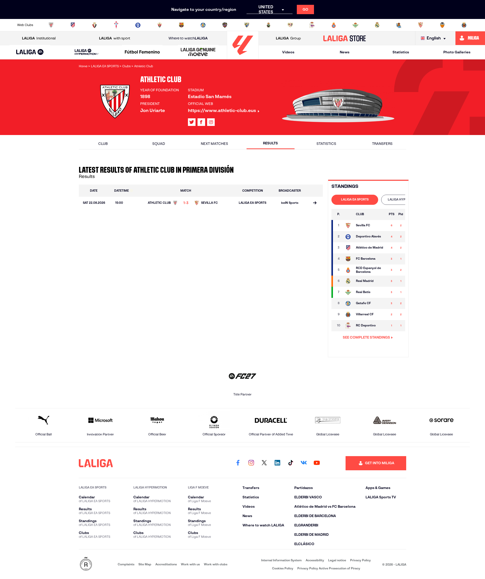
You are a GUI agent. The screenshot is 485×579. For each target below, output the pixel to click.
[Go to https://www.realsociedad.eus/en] (399, 25)
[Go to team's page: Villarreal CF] (348, 314)
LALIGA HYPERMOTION (404, 199)
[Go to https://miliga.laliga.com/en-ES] (470, 38)
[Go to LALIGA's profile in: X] (192, 122)
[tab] (354, 200)
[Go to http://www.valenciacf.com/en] (442, 25)
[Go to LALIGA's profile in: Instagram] (211, 122)
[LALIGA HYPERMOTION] (86, 52)
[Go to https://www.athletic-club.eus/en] (51, 25)
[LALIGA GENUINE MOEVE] (198, 52)
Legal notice (337, 560)
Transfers (382, 144)
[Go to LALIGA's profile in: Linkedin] (277, 463)
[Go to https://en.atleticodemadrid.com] (73, 25)
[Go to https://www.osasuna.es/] (94, 25)
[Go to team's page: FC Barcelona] (348, 259)
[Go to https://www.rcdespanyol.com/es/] (333, 25)
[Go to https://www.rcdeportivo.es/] (312, 25)
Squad (158, 144)
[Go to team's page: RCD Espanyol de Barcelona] (348, 270)
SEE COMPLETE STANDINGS (366, 337)
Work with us (190, 564)
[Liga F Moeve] (142, 52)
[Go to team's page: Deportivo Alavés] (348, 236)
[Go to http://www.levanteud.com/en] (225, 25)
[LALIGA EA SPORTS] (30, 52)
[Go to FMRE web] (86, 564)
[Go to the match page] (314, 203)
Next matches (214, 144)
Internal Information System (281, 560)
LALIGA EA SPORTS (355, 199)
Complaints (126, 564)
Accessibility (315, 560)
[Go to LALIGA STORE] (345, 38)
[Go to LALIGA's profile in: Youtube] (316, 463)
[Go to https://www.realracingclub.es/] (268, 25)
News (344, 52)
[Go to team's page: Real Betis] (348, 292)
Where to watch (188, 38)
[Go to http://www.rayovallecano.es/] (290, 25)
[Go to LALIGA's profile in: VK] (303, 463)
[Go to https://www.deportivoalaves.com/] (138, 25)
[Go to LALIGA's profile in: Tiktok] (290, 463)
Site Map (144, 564)
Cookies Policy (282, 568)
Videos (288, 52)
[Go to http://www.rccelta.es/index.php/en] (116, 25)
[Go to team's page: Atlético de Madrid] (348, 248)
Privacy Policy (360, 560)
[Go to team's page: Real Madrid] (348, 281)
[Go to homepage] (242, 57)
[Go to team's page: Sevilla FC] (348, 225)
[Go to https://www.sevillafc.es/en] (420, 25)
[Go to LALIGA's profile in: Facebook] (238, 463)
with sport (114, 38)
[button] (30, 52)
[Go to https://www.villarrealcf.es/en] (464, 25)
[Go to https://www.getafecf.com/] (203, 25)
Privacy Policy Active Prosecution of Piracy (328, 568)
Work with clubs (215, 564)
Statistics (401, 52)
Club (103, 144)
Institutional (39, 38)
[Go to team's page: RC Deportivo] (348, 325)
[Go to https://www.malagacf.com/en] (247, 25)
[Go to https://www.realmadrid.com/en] (377, 25)
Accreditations (166, 564)
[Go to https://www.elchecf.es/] (159, 25)
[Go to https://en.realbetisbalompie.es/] (355, 25)
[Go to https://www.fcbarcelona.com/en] (181, 25)
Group (288, 38)
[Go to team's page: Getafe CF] (348, 303)
